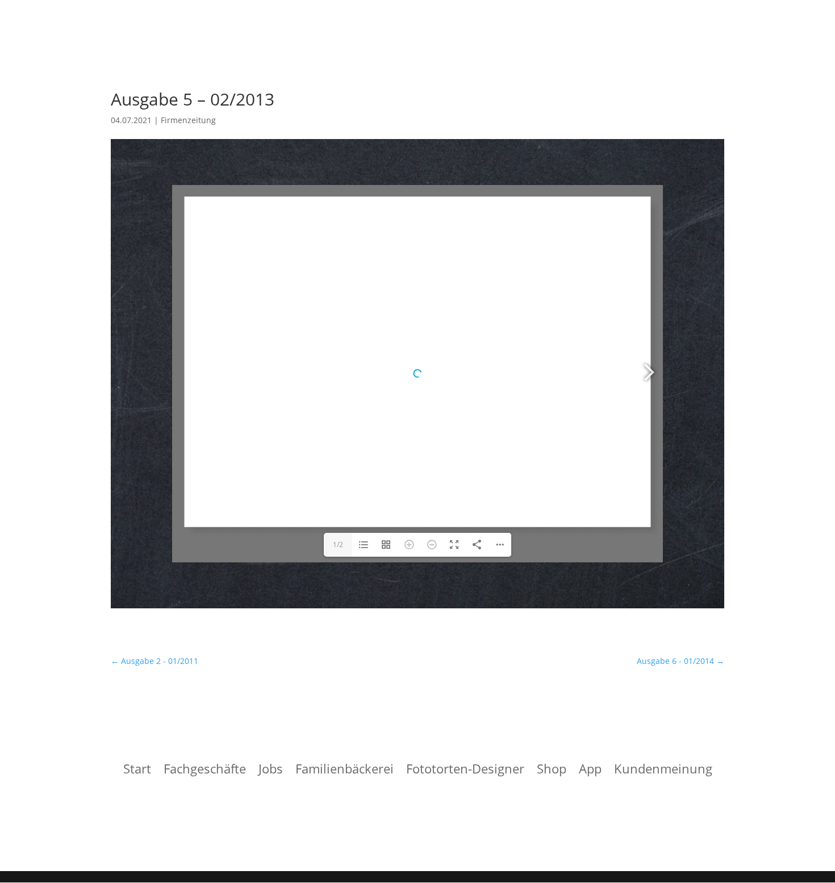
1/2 (338, 544)
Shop (551, 770)
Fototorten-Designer (465, 770)
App (590, 770)
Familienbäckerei (344, 770)
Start (137, 770)
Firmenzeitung (188, 120)
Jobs (270, 770)
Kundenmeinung (663, 770)
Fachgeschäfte (205, 770)
